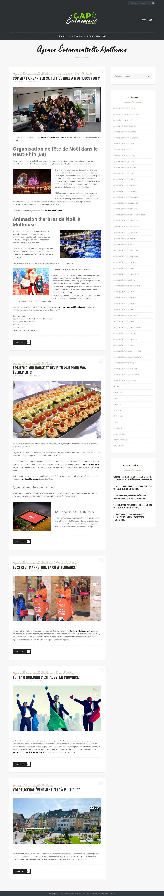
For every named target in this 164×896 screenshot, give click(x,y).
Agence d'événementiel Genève (124, 126)
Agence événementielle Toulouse (126, 375)
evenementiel (64, 74)
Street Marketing (66, 563)
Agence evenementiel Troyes (124, 173)
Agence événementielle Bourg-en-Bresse (129, 215)
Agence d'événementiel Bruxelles (126, 114)
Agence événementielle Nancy (124, 298)
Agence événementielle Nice (123, 310)
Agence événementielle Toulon (125, 369)
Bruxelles (117, 404)
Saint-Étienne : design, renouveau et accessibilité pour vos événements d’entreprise (129, 517)
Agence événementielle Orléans (125, 315)
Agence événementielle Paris (124, 321)
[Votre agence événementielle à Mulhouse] (57, 821)
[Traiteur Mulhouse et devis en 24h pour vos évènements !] (57, 410)
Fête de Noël (83, 74)
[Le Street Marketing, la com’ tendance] (57, 598)
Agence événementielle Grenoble (126, 250)
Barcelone (117, 392)
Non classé (117, 428)
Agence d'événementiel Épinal (124, 120)
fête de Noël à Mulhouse (51, 210)
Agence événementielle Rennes (125, 339)
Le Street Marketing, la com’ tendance (44, 567)
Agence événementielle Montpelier (126, 286)
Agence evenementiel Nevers (124, 156)
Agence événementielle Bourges (125, 221)
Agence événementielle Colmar (125, 233)
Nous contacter (96, 36)
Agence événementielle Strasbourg (127, 357)
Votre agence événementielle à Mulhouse (46, 790)
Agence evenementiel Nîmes (123, 161)
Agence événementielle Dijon (124, 238)
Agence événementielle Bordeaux (126, 209)
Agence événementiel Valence (124, 179)
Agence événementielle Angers (125, 185)
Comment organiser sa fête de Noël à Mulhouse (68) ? (56, 78)
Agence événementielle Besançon (126, 203)
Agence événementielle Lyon (124, 268)
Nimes (115, 422)
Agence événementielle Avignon (125, 197)
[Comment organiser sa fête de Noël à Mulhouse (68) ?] (57, 109)
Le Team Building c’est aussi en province (46, 677)
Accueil (63, 36)
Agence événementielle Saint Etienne (127, 351)
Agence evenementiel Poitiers (124, 167)
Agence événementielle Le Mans (125, 262)
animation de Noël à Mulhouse (72, 307)
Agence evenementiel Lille (123, 150)
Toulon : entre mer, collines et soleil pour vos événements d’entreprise (132, 506)
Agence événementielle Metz (124, 280)
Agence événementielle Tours (124, 381)
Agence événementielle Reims (124, 333)
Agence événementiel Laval (123, 144)
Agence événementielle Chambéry (126, 227)
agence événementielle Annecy (125, 191)
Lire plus (19, 342)
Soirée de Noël (119, 434)
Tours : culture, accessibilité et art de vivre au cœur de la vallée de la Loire (130, 497)
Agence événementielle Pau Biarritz (127, 327)
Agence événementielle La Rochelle (126, 256)
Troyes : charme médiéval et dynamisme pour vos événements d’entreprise (132, 487)
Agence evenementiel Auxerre (124, 132)
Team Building (65, 673)
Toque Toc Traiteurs (90, 464)
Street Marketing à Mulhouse (83, 631)
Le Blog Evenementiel (35, 82)
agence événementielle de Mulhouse (29, 752)
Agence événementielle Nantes (125, 304)
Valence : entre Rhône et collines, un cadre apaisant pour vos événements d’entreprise (132, 478)
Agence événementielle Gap (123, 244)
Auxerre (116, 387)
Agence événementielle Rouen (124, 345)
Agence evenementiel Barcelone (125, 138)
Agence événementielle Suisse (124, 363)
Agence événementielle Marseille (126, 274)
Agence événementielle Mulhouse (33, 74)
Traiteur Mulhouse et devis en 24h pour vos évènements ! (49, 370)
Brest (115, 398)
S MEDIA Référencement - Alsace (103, 894)
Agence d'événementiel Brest (124, 108)
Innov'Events (76, 894)
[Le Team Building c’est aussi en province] (57, 708)
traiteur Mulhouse (30, 479)
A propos (77, 36)
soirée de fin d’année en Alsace (53, 137)
